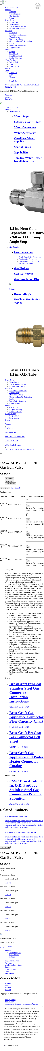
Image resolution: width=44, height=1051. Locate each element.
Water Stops (21, 116)
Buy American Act (12, 8)
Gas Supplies (14, 16)
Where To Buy (10, 60)
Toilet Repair (14, 24)
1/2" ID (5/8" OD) (11, 441)
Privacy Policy (10, 1000)
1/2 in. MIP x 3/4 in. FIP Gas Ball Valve (19, 449)
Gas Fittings (21, 268)
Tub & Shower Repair (17, 26)
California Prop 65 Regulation (20, 41)
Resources (8, 31)
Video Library (14, 37)
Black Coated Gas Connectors (30, 257)
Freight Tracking (15, 56)
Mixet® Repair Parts (17, 29)
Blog (11, 75)
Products (8, 10)
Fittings (12, 18)
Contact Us (13, 54)
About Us (13, 73)
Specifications (10, 484)
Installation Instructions (18, 35)
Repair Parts (9, 20)
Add (28, 506)
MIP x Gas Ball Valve (13, 445)
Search (7, 68)
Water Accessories (25, 132)
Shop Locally (14, 64)
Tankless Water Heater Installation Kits (28, 159)
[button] (11, 1045)
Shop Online (14, 66)
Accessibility (9, 1002)
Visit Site (8, 883)
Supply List (13, 81)
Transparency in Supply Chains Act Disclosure (22, 1004)
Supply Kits (21, 152)
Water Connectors (25, 127)
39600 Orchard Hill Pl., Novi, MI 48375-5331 (22, 85)
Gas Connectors (23, 252)
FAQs (11, 43)
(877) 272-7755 (10, 87)
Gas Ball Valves (23, 273)
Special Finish (22, 146)
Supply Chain (14, 47)
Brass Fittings (22, 293)
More (7, 71)
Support (8, 50)
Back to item (5, 847)
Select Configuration (7, 869)
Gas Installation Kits (26, 279)
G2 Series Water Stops (27, 121)
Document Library (16, 39)
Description (9, 479)
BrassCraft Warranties (17, 45)
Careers (12, 77)
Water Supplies (15, 14)
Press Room (9, 973)
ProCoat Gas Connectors (28, 259)
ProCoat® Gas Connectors (15, 437)
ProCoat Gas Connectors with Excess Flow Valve (30, 262)
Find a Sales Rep (15, 58)
